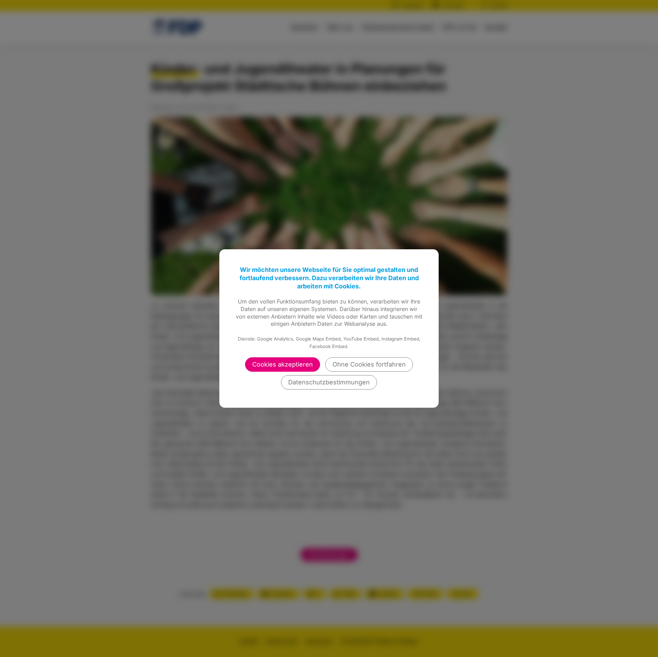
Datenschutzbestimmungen (329, 382)
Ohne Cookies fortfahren (369, 364)
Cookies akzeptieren (282, 364)
